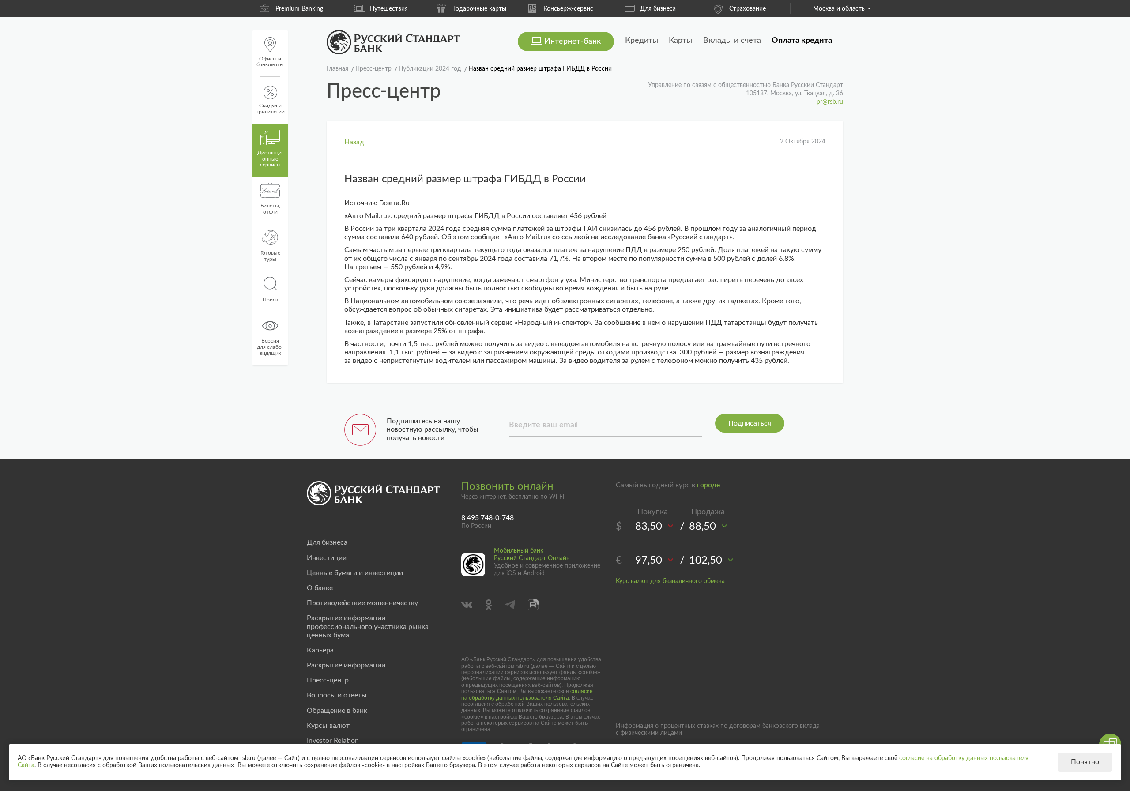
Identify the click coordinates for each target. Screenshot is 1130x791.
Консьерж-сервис (568, 9)
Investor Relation (333, 740)
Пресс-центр (328, 680)
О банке (320, 587)
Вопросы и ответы (337, 695)
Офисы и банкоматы (270, 62)
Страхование (747, 9)
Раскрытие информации (346, 665)
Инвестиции (327, 557)
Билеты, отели (270, 209)
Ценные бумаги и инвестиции (355, 572)
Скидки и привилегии (270, 108)
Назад (354, 142)
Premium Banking (299, 9)
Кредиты (641, 41)
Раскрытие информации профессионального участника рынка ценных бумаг (368, 626)
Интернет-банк (572, 41)
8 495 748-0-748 (487, 517)
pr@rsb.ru (830, 102)
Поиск (270, 299)
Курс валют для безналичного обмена (670, 581)
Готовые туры (270, 256)
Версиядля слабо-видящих (270, 347)
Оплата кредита (802, 41)
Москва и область (839, 9)
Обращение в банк (337, 710)
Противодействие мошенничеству (362, 602)
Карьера (320, 650)
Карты (680, 41)
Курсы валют (328, 725)
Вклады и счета (732, 41)
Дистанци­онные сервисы (270, 159)
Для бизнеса (658, 9)
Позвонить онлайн (507, 486)
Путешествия (389, 9)
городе (708, 485)
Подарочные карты (478, 9)
